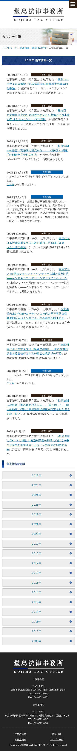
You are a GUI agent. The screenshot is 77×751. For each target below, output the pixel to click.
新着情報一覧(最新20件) (33, 48)
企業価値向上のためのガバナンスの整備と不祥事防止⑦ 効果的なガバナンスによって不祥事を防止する (38, 314)
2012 (35, 611)
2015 (35, 582)
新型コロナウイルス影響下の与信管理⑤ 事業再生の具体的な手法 (38, 84)
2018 (35, 553)
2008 (35, 641)
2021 (35, 524)
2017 (35, 563)
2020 (35, 533)
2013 (35, 602)
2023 (35, 504)
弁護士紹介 (20, 739)
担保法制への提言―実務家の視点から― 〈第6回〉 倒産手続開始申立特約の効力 (38, 150)
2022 (35, 514)
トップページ (9, 48)
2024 (35, 494)
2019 (35, 543)
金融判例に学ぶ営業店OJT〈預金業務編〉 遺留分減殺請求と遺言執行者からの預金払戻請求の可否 (38, 349)
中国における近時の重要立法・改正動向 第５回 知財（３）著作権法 (38, 243)
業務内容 (56, 734)
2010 (35, 631)
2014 (35, 592)
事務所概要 (20, 734)
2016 (35, 572)
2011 (35, 621)
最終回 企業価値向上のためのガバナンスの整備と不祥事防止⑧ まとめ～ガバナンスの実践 (38, 115)
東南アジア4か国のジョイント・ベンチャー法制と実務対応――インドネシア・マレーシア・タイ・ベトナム (38, 274)
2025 (35, 485)
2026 (35, 475)
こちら (10, 184)
